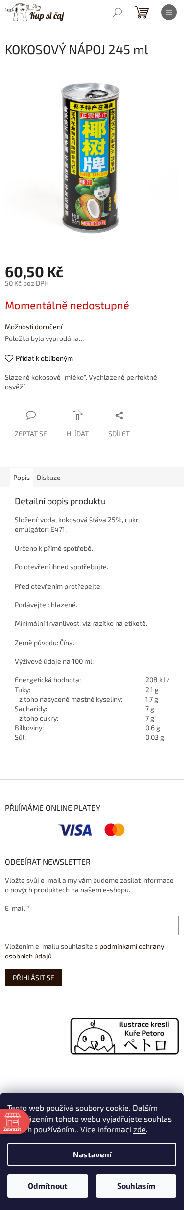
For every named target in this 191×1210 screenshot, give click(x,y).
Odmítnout (48, 1185)
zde (139, 1129)
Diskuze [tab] (49, 477)
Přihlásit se (33, 977)
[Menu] (169, 12)
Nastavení (92, 1154)
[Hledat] (117, 12)
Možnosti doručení (33, 326)
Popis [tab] (21, 477)
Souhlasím (136, 1185)
